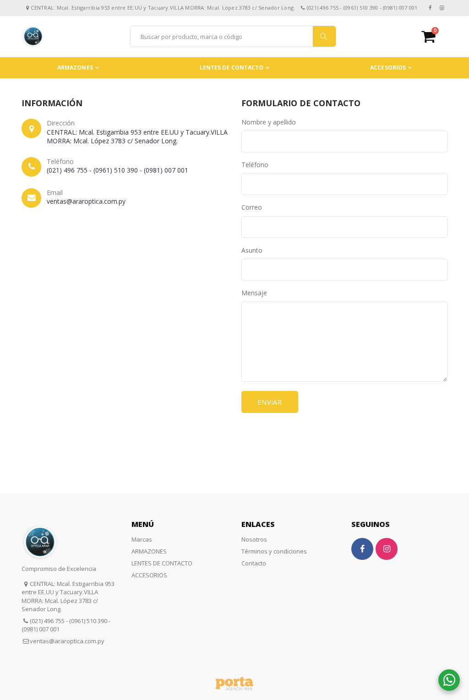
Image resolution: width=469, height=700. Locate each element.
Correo (251, 207)
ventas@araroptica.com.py (86, 201)
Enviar (269, 402)
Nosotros (254, 539)
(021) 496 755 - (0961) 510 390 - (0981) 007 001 (117, 170)
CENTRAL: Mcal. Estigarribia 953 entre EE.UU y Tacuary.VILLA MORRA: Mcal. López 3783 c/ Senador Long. (137, 137)
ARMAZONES (75, 67)
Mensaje (254, 292)
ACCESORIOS (388, 67)
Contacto (253, 563)
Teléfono (254, 164)
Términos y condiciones (274, 551)
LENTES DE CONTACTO (232, 67)
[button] (434, 36)
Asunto (251, 250)
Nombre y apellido (268, 122)
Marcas (141, 539)
